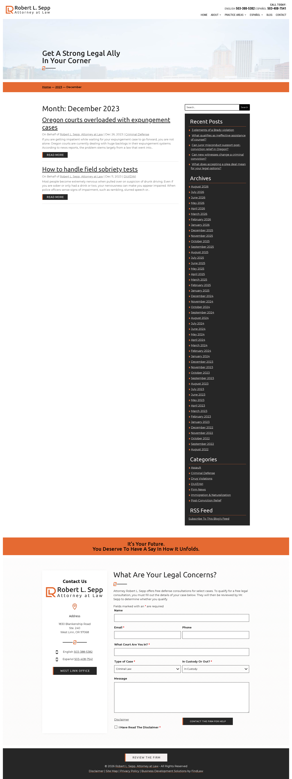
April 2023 (198, 405)
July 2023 (197, 389)
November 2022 (202, 433)
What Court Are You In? (132, 644)
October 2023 (200, 372)
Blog (269, 14)
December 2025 (202, 230)
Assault (196, 467)
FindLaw (197, 771)
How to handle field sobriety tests (90, 169)
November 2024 (202, 301)
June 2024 (198, 329)
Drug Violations (201, 478)
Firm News (198, 489)
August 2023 (200, 383)
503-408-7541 (276, 8)
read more (55, 154)
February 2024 (201, 351)
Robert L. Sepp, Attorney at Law (81, 134)
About (214, 14)
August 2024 (200, 318)
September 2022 (202, 444)
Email (119, 627)
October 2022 (200, 438)
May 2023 (197, 400)
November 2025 (202, 236)
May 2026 (197, 203)
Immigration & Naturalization (211, 495)
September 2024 (202, 312)
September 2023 (202, 378)
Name (118, 610)
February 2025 (201, 285)
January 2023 (200, 422)
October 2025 (200, 241)
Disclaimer (121, 719)
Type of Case (124, 661)
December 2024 (202, 296)
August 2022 (200, 449)
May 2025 (197, 268)
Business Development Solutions (164, 771)
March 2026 (199, 214)
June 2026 (198, 197)
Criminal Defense (137, 134)
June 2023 (198, 394)
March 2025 (199, 279)
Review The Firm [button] (146, 757)
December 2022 (202, 427)
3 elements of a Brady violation (213, 130)
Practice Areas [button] (234, 14)
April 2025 (198, 274)
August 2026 (200, 186)
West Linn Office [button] (75, 670)
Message (120, 678)
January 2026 (200, 225)
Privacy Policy (129, 771)
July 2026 (197, 192)
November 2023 (202, 367)
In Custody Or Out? (197, 661)
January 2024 (200, 356)
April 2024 (198, 340)
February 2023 (201, 416)
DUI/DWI (130, 176)
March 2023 (199, 411)
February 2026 (201, 219)
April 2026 (198, 208)
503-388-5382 (245, 8)
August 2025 (199, 252)
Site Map (112, 771)
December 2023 (202, 361)
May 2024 (198, 334)
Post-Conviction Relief (206, 500)
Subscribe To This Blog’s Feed (209, 518)
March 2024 (199, 345)
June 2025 (198, 263)
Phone (187, 627)
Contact (281, 14)
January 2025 (200, 290)
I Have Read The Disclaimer (140, 727)
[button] (288, 757)
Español (255, 14)
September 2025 (202, 247)
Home (204, 14)
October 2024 (200, 307)
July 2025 (197, 257)
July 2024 (197, 323)
